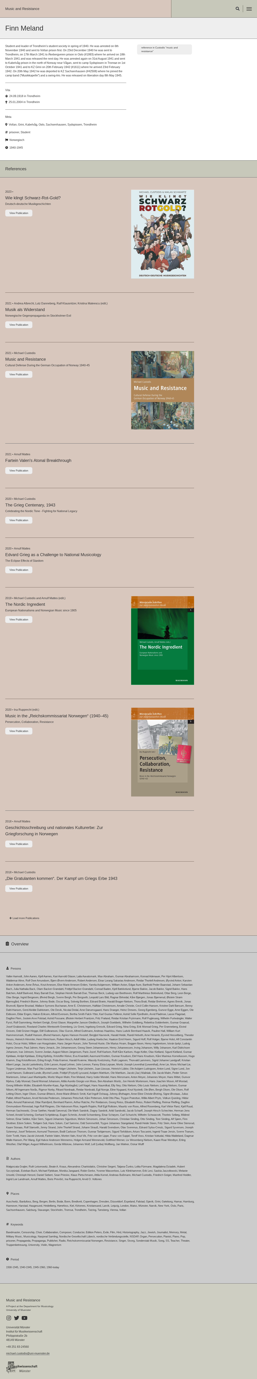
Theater (185, 1240)
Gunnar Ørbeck (46, 1093)
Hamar (178, 1201)
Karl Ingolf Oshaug (97, 1093)
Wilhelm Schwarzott (149, 1114)
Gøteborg (167, 1201)
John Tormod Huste (93, 1043)
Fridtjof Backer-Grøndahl (79, 988)
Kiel (72, 1205)
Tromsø (68, 1209)
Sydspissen (74, 124)
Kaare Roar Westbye (166, 1139)
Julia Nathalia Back (24, 988)
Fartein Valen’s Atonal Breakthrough (38, 460)
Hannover (11, 1205)
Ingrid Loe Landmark (18, 1179)
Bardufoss (25, 1201)
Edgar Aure (134, 984)
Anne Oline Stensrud (182, 1123)
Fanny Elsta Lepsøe (103, 1064)
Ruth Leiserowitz (38, 1166)
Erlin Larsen (51, 1064)
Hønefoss (62, 1205)
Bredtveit (77, 1201)
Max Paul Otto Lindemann (42, 1068)
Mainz (133, 1205)
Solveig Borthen (80, 1001)
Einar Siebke (23, 1118)
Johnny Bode (47, 1001)
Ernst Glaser (58, 1022)
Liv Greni (79, 1026)
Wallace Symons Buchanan (51, 1005)
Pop (182, 1236)
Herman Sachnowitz (17, 1110)
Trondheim (33, 96)
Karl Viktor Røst (170, 1106)
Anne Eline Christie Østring (146, 1093)
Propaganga (39, 1240)
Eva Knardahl (80, 1056)
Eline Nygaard (118, 1089)
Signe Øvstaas (171, 1093)
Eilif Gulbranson (49, 1030)
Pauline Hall (158, 1030)
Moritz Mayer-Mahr (59, 1077)
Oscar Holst (20, 1043)
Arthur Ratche (82, 1102)
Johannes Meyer (156, 1077)
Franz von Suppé (120, 1135)
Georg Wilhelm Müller (18, 1085)
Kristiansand (94, 1205)
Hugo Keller (140, 1051)
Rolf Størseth (31, 1127)
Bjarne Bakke (139, 988)
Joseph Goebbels (111, 1022)
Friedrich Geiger (162, 1174)
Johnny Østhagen (119, 1093)
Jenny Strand (48, 1127)
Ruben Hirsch (64, 1039)
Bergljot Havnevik (99, 1035)
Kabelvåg (31, 124)
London (124, 1205)
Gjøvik (150, 1201)
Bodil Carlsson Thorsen (73, 1131)
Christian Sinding (129, 1118)
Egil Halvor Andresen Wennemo (54, 1139)
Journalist (162, 1232)
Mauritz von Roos (129, 1106)
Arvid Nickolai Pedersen (45, 1097)
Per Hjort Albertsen (172, 976)
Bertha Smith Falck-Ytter (84, 1014)
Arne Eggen (181, 1009)
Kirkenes (80, 1205)
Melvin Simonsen (88, 1118)
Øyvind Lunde (50, 1072)
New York (163, 1205)
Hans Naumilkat (100, 1085)
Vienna (114, 1209)
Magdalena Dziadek (164, 1166)
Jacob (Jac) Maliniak (139, 1072)
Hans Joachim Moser (161, 1081)
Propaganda (23, 1240)
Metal (183, 1232)
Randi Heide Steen (145, 1123)
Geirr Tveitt (12, 1135)
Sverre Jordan (43, 1051)
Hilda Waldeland (174, 1135)
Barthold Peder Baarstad (157, 984)
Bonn (67, 1201)
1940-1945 (16, 147)
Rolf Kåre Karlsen (122, 1051)
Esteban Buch (29, 1170)
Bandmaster (13, 1232)
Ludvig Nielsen (168, 1085)
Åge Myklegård (68, 1085)
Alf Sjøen (176, 1118)
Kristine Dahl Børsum (171, 1005)
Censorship (27, 1232)
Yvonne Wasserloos (107, 1170)
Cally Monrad (22, 1081)
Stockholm (57, 1209)
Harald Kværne (78, 1060)
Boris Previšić (55, 1179)
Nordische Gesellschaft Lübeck (77, 1236)
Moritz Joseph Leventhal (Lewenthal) (137, 1064)
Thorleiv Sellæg (171, 1114)
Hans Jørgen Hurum (69, 1043)
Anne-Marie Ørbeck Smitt (70, 1093)
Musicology (29, 1236)
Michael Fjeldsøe (48, 1170)
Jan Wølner (122, 1144)
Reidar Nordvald (85, 1089)
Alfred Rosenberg (150, 1106)
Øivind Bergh (47, 997)
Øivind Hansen (51, 1035)
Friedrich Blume (29, 1001)
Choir (39, 1232)
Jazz (143, 1232)
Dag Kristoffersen (26, 1060)
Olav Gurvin (66, 1030)
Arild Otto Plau (111, 1097)
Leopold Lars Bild (99, 997)
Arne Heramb (152, 1035)
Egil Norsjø (102, 1089)
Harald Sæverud (57, 1110)
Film (112, 1232)
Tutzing (92, 1209)
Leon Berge (184, 993)
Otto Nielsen (129, 1085)
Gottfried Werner (115, 1139)
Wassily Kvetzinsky (99, 1060)
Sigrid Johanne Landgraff (166, 1060)
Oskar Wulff (137, 1144)
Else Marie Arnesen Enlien (72, 984)
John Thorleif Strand (68, 1127)
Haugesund (35, 1205)
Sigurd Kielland (173, 1051)
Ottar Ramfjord (43, 1102)
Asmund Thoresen (47, 1131)
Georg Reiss (116, 1102)
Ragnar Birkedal (119, 997)
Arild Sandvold (117, 1110)
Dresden (104, 1201)
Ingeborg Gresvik (95, 1026)
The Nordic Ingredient (25, 604)
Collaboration (50, 1232)
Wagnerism (54, 1244)
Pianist (167, 1236)
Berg (35, 1201)
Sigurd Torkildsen (121, 1131)
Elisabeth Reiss (133, 1102)
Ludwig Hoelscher (97, 1039)
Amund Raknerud (23, 1102)
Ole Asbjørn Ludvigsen (143, 1068)
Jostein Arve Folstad (34, 1018)
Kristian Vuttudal (154, 1135)
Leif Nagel (84, 1085)
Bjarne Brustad (25, 1005)
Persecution (155, 1236)
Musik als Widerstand (25, 309)
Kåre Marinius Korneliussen (171, 1056)
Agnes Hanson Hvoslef (75, 1035)
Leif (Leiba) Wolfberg (103, 1144)
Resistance (110, 1240)
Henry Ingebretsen (155, 1043)
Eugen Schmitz (68, 1114)
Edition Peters (94, 1232)
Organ (143, 1236)
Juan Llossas (102, 1068)
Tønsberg (103, 1209)
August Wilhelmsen (42, 1144)
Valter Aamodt (14, 976)
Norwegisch (16, 139)
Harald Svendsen (109, 1127)
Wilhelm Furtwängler (172, 1018)
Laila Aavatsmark (86, 976)
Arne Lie (164, 1064)
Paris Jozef (89, 1051)
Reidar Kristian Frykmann (126, 1018)
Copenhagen (90, 1201)
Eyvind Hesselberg (172, 1035)
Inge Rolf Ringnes (44, 1106)
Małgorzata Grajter (16, 1166)
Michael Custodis (24, 353)
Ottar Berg (170, 993)
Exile (106, 1232)
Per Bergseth (80, 997)
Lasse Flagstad (176, 1014)
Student (25, 132)
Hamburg (188, 1201)
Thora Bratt (140, 1001)
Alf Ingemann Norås (26, 1089)
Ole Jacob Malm (161, 1072)
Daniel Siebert (45, 1174)
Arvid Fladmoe (157, 1014)
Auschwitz (12, 1201)
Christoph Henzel (25, 1174)
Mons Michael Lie (180, 1064)
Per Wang (29, 1139)
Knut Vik (81, 1135)
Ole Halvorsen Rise (67, 1106)
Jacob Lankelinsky (32, 1064)
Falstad (140, 1201)
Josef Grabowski (16, 1026)
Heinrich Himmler (25, 1039)
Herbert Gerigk (41, 1022)
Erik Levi (147, 1170)
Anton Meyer (138, 1077)
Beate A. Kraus (57, 1166)
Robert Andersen (87, 980)
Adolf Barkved (25, 993)
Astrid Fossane (56, 1018)
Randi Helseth (135, 1035)
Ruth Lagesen (119, 1060)
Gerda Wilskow (62, 1144)
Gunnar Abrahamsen (127, 976)
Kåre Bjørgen (137, 997)
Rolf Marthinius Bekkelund (148, 993)
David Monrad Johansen (46, 1081)
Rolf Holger (153, 1039)
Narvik (153, 1205)
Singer (122, 1240)
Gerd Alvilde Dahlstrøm (36, 1009)
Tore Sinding (163, 1118)
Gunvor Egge (165, 1009)
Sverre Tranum (185, 1131)
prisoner (14, 132)
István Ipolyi (174, 1043)
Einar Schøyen (110, 1114)
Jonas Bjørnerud (155, 997)
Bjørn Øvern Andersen (63, 980)
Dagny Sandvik (99, 1110)
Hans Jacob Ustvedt (32, 1135)
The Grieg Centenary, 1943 (30, 505)
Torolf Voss (137, 1135)
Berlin (52, 1201)
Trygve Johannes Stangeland (117, 1123)
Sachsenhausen (56, 124)
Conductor (78, 1232)
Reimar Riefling (171, 1102)
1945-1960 (39, 1267)
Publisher (52, 1240)
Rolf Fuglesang (150, 1018)
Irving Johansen (143, 1047)
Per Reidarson (99, 1102)
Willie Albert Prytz (151, 1097)
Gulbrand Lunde (32, 1072)
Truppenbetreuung (16, 1244)
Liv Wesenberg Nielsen (139, 1139)
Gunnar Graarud (179, 1022)
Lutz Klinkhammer (130, 1170)
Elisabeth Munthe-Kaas (45, 1085)
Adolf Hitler (80, 1039)
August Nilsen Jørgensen (66, 1051)
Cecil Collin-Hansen (146, 1005)
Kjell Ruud (186, 1106)
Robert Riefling (152, 1102)
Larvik (105, 1205)
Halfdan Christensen (104, 1005)
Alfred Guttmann (83, 1030)
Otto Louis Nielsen (148, 1085)
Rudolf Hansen (33, 1035)
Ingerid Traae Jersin (163, 1131)
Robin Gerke (87, 1170)
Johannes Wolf (81, 1144)
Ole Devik (56, 1009)
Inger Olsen (29, 1093)
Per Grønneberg (168, 1026)
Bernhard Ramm (62, 1102)
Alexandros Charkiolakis (81, 1166)
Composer (65, 1232)
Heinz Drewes (128, 1009)
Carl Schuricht (128, 1114)
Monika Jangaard (69, 1170)
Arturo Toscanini (142, 1131)
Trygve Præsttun (130, 1097)
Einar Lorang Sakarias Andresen (116, 980)
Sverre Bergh (63, 997)
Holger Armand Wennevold (89, 1139)
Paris (180, 1205)
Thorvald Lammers (140, 1060)
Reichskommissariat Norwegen (85, 1240)
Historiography (131, 1232)
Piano (176, 1236)
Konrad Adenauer (150, 976)
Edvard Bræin (98, 1001)
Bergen (43, 1201)
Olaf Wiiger (23, 1144)
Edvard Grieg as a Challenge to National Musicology (53, 554)
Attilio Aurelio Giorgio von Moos (78, 1081)
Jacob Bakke (156, 988)
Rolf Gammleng (22, 1022)
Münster (143, 1205)
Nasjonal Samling (48, 1236)
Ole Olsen (177, 1089)
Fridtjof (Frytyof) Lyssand (74, 1072)
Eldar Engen (24, 1014)
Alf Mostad (181, 1081)
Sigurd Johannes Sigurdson (60, 1118)
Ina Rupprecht (73, 1179)
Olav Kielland (155, 1051)
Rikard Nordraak (65, 1089)
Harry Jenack (47, 1047)
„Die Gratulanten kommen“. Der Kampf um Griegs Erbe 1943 (61, 878)
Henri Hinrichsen (45, 1039)
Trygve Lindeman (16, 1068)
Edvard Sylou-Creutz (151, 1127)
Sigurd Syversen (174, 1127)
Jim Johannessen (66, 1047)
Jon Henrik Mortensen (135, 1081)
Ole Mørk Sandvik (78, 1110)
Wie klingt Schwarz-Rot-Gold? (33, 197)
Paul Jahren (31, 1047)
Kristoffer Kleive (62, 1056)
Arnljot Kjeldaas (26, 1056)
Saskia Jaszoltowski (165, 1170)
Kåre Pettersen (93, 1097)
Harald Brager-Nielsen (120, 1001)
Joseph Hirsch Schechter (158, 1110)
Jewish (151, 1232)
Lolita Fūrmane (143, 1166)
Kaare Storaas (14, 1127)
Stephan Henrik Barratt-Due (71, 993)
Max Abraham (106, 976)
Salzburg (31, 1209)
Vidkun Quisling (171, 1097)
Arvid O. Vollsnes (92, 1179)
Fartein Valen (52, 1135)
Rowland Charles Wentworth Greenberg (49, 1026)
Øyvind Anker (173, 980)
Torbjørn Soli (40, 1123)
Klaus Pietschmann (82, 1174)
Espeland (129, 1201)
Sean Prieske (61, 1174)
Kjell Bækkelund (121, 988)
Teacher (174, 1240)
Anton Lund (163, 1068)
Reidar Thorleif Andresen (150, 980)
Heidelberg (50, 1205)
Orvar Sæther (38, 1110)
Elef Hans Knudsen (143, 1056)
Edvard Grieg (114, 1026)
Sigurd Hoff (139, 1039)
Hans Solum (55, 1123)
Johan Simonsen (108, 1118)
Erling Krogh (44, 1060)
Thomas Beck (96, 993)
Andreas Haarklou (104, 1030)
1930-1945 (12, 1267)
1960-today (53, 1267)
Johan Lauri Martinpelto (33, 1077)
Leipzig (115, 1205)
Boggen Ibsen (135, 1043)
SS (167, 1240)
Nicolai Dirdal (70, 1009)
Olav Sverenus (129, 1127)
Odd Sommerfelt (89, 1123)
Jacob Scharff (134, 1110)
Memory (174, 1232)
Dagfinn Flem (13, 1018)
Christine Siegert (106, 1166)
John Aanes (30, 976)
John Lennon (83, 1064)
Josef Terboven (27, 1131)
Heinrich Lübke (119, 1068)
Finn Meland (78, 1077)
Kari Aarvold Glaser (64, 976)
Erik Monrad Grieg (147, 1026)
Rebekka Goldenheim (156, 1022)
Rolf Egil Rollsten (107, 1106)
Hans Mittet (173, 1077)
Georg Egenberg (147, 1009)
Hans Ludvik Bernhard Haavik (133, 1030)
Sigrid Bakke (172, 988)
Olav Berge (12, 997)
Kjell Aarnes (45, 976)
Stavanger (43, 1209)
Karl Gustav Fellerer (110, 1014)
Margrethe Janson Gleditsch (83, 1022)
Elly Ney (116, 1085)
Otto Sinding (147, 1118)
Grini (21, 124)
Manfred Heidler (182, 1174)
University (34, 1244)
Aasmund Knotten (100, 1056)
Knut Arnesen (48, 984)
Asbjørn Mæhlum (99, 1072)
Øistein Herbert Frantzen (80, 1018)
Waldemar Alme (15, 980)
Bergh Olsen (162, 1089)
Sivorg (131, 1240)
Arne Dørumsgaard (91, 1009)
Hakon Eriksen (41, 1014)
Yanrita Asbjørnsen (99, 984)
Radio (62, 1240)
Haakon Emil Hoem (120, 1039)
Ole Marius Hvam (116, 1043)
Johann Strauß (89, 1127)
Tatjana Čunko (125, 1166)
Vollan (13, 124)
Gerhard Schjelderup (46, 1114)
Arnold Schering (24, 1114)
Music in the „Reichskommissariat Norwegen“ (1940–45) (56, 715)
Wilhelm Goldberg (132, 1022)
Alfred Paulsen (22, 1097)
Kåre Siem (37, 1118)
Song (161, 1240)
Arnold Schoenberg (89, 1114)
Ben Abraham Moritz (109, 1081)
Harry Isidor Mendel (97, 1077)
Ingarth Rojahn (88, 1106)
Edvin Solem (24, 1123)
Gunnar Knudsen (121, 1056)
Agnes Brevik (175, 1001)
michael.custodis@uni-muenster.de (28, 1353)
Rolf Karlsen (104, 1051)
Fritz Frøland (102, 1018)
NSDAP (134, 1236)
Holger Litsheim (67, 1068)
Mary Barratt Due (44, 993)
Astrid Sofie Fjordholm (135, 1014)
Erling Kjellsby (44, 1056)
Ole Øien (149, 1089)
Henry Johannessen (121, 1047)
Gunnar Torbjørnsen (99, 1131)
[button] (237, 8)
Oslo (41, 124)
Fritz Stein (163, 1123)
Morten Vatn (68, 1135)
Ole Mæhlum (118, 1072)
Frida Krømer (60, 1060)
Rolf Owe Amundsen (37, 980)
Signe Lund (177, 1068)
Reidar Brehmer (157, 1001)
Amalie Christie (125, 1005)
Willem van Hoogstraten (42, 1043)
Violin (44, 1244)
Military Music (14, 1236)
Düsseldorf (116, 1201)
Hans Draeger (111, 1009)
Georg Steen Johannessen (93, 1047)
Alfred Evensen (59, 1014)
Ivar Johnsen (26, 1051)
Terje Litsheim (85, 1068)
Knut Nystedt (135, 1089)
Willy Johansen (162, 1047)
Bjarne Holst (168, 1039)
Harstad (23, 1205)
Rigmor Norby (47, 1089)
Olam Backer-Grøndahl (50, 988)
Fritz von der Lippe (98, 1135)
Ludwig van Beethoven (119, 993)
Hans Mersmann (120, 1077)
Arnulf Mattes (22, 454)
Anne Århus (32, 984)
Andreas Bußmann (120, 1174)
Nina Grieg (129, 1026)
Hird (118, 1232)
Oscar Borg (62, 1001)
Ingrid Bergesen (29, 997)
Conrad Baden (102, 988)
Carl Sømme (71, 1123)
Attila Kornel (101, 1174)
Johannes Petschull (72, 1097)
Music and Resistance (22, 9)
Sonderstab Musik (146, 1240)
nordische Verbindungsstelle (112, 1236)
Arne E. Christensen (79, 1005)
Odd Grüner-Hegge (27, 1030)
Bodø (60, 1201)
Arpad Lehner (66, 1064)
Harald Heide (118, 1035)
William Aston (119, 984)
